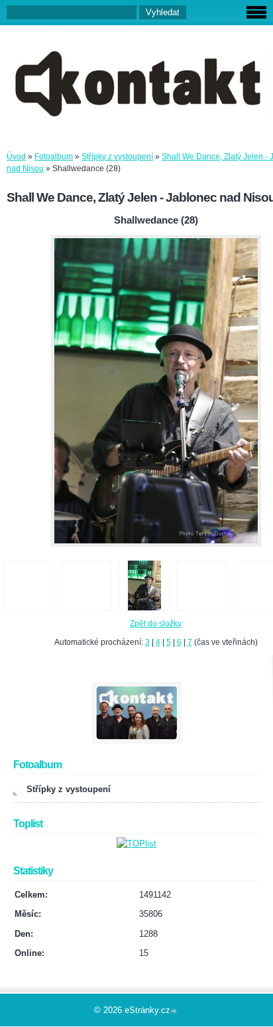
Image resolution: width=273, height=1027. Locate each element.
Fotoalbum (53, 156)
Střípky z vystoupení (117, 156)
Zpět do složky (156, 623)
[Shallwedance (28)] (144, 585)
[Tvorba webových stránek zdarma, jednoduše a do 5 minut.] (175, 1011)
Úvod (16, 156)
